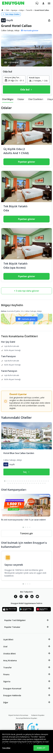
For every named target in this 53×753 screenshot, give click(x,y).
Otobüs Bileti (9, 653)
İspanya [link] (14, 10)
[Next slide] (47, 129)
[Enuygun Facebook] (15, 597)
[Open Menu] (49, 3)
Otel (5, 646)
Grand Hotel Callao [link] (42, 10)
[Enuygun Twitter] (26, 597)
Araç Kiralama (10, 660)
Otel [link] (7, 10)
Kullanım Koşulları (37, 715)
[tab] (7, 99)
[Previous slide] (6, 129)
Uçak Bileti (8, 639)
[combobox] (16, 80)
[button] (26, 50)
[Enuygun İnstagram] (21, 597)
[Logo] (13, 3)
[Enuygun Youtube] (37, 597)
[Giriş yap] (43, 3)
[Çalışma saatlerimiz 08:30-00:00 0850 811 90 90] (36, 2)
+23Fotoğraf (13, 62)
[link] (2, 10)
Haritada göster (28, 319)
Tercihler (6, 748)
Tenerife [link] (29, 10)
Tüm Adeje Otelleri (12, 14)
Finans (6, 674)
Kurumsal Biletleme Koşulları (26, 718)
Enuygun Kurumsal (12, 688)
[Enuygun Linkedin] (32, 597)
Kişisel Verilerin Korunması (18, 715)
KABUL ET (41, 748)
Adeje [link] (21, 10)
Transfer (7, 667)
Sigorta (6, 681)
